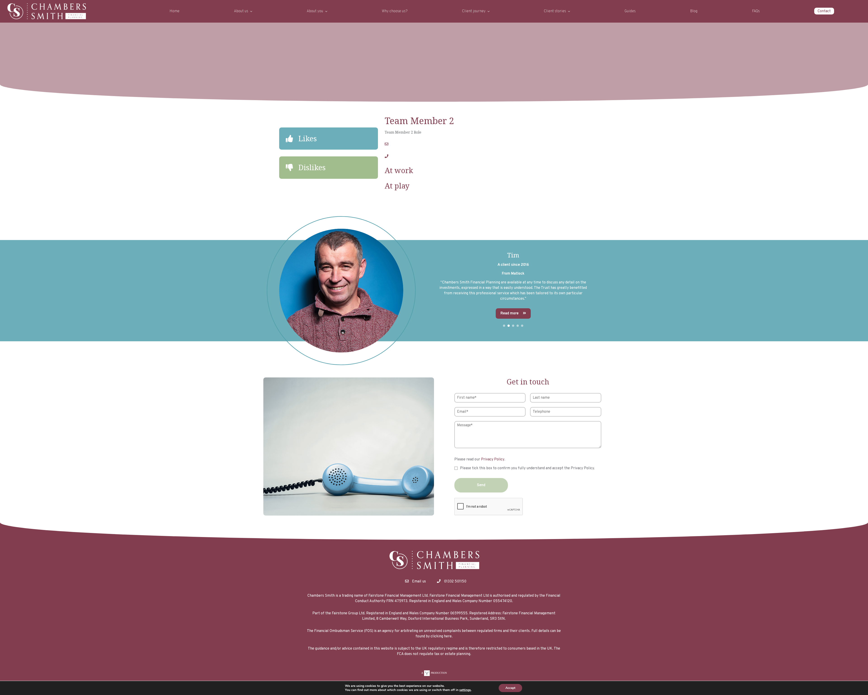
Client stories (555, 11)
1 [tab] (504, 326)
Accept (510, 688)
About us (241, 11)
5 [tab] (522, 326)
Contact (824, 11)
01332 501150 (455, 581)
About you (315, 11)
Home (174, 11)
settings (465, 690)
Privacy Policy (492, 459)
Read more (193, 313)
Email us (419, 581)
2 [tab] (508, 326)
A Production (434, 672)
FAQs (756, 11)
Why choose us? (395, 11)
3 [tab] (513, 326)
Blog (694, 11)
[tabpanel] (434, 290)
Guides (630, 11)
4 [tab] (518, 326)
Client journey (474, 11)
